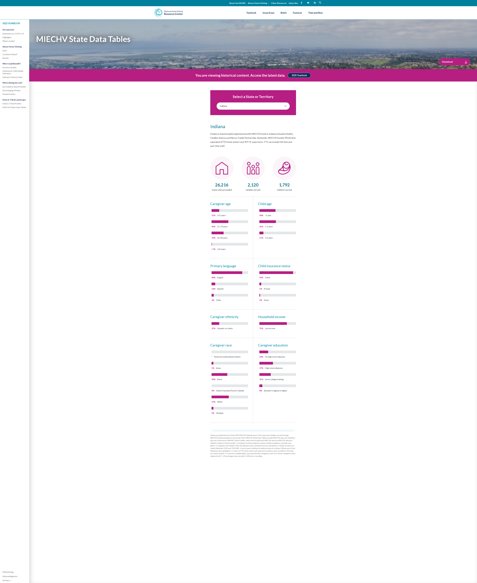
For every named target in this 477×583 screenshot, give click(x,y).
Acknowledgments (10, 576)
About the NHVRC (237, 3)
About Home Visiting (12, 46)
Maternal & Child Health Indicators (12, 72)
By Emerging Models (11, 90)
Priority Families (9, 67)
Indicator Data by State (12, 77)
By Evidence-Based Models (14, 86)
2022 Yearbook (11, 23)
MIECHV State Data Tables (14, 107)
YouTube (308, 2)
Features (297, 13)
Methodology (8, 572)
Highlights (6, 37)
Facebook (301, 2)
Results (5, 58)
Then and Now (315, 13)
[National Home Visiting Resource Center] (168, 12)
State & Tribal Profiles (11, 103)
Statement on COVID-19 (13, 33)
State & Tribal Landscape (14, 99)
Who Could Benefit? (11, 63)
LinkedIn (315, 2)
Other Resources (279, 3)
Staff (4, 50)
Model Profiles (8, 94)
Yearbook (251, 13)
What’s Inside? (8, 41)
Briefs (284, 13)
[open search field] (320, 2)
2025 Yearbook (299, 75)
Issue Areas (268, 13)
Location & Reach (9, 54)
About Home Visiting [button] (257, 3)
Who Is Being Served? (12, 82)
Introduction (8, 29)
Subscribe (293, 3)
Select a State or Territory (253, 97)
